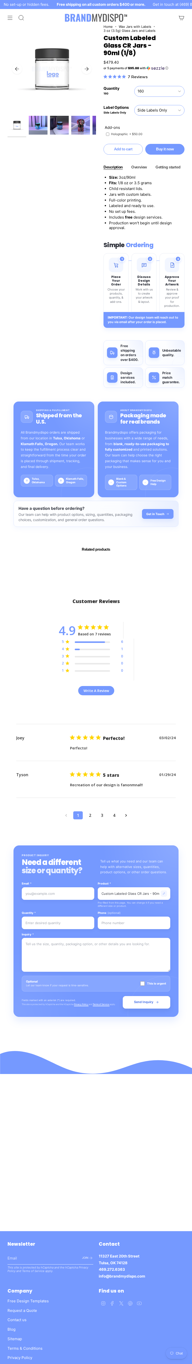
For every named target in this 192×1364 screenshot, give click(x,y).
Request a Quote (22, 1310)
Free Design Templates (28, 1301)
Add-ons (112, 127)
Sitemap (15, 1338)
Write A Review (96, 690)
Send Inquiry (143, 1002)
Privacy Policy (81, 1004)
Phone (109, 913)
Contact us (17, 1319)
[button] (144, 68)
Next (87, 69)
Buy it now (165, 149)
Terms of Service (101, 1004)
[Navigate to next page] (126, 815)
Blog (12, 1329)
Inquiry (28, 934)
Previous (17, 69)
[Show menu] (10, 18)
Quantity (29, 913)
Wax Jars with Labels (135, 27)
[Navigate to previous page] (66, 815)
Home (108, 27)
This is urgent (156, 983)
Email (27, 883)
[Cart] (181, 18)
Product (104, 883)
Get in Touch (155, 514)
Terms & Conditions (25, 1348)
